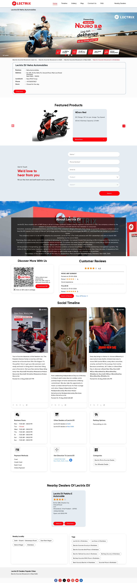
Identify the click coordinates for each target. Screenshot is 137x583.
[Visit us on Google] (60, 580)
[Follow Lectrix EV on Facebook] (56, 580)
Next (124, 126)
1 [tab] (65, 54)
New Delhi (70, 426)
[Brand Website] (81, 580)
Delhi (69, 424)
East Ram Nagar (46, 540)
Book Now (79, 139)
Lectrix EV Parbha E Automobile (62, 494)
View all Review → (82, 296)
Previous (13, 126)
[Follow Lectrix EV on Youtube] (77, 580)
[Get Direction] (70, 461)
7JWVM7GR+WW (59, 459)
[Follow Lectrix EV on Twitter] (64, 580)
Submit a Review (66, 296)
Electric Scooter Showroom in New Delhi (24, 574)
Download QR (42, 286)
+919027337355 (58, 511)
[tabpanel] (68, 34)
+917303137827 (31, 81)
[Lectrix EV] (21, 3)
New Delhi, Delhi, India (61, 461)
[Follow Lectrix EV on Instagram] (72, 580)
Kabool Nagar (18, 545)
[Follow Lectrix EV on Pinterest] (68, 580)
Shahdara (30, 545)
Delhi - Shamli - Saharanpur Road (25, 540)
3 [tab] (71, 54)
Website (58, 523)
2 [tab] (68, 54)
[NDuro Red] (51, 125)
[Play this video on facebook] (68, 339)
